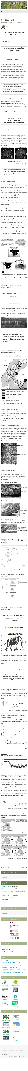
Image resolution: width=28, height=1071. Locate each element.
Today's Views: (5, 949)
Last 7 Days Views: (6, 951)
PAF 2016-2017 (5, 867)
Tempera (19, 1056)
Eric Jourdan (4, 22)
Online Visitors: (5, 947)
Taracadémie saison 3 (7, 888)
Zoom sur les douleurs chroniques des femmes (12, 972)
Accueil (3, 1052)
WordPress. (24, 1056)
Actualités (5, 16)
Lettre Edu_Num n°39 (6, 895)
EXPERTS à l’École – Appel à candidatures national (13, 891)
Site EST (24, 867)
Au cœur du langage (6, 960)
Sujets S (22, 22)
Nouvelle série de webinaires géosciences (11, 898)
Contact (13, 1052)
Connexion (8, 1052)
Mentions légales (19, 1052)
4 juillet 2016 (11, 22)
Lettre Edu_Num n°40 (6, 886)
